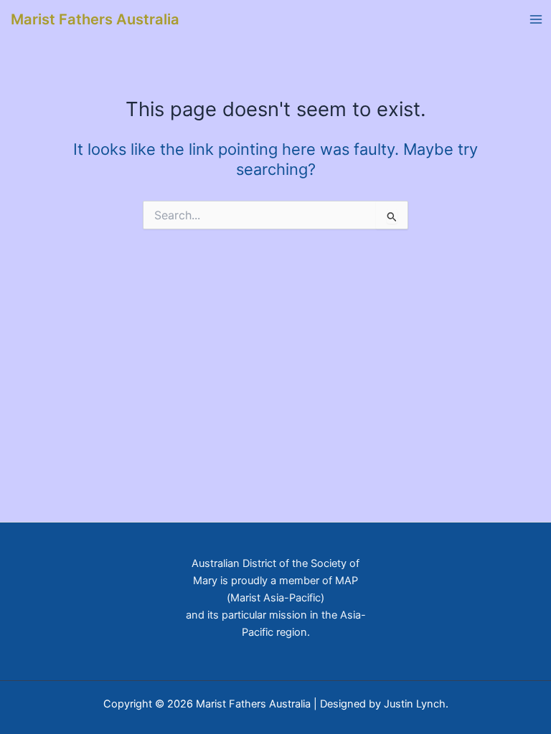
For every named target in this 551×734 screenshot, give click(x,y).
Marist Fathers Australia (95, 19)
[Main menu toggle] (536, 19)
